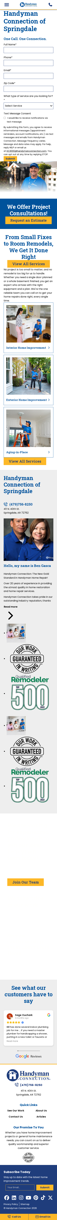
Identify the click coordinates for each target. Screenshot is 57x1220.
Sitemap (25, 1204)
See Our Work (15, 1110)
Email (7, 70)
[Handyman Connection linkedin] (14, 1198)
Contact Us (16, 1117)
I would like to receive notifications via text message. (27, 119)
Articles (41, 1117)
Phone (8, 57)
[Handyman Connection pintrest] (36, 1198)
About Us (41, 1110)
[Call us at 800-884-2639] (50, 5)
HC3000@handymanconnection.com (27, 151)
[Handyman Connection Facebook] (7, 1198)
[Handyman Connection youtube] (29, 1198)
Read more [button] (17, 1041)
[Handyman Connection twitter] (50, 1198)
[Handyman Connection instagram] (21, 1198)
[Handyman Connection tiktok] (43, 1198)
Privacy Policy (11, 1204)
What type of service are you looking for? (28, 98)
